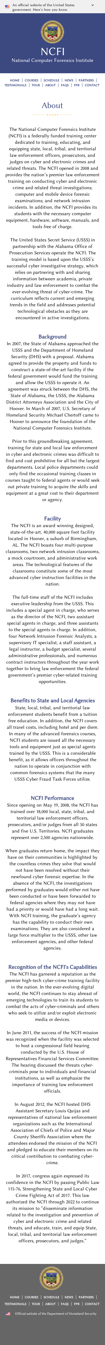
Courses (31, 80)
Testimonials (15, 85)
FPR (76, 85)
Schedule (51, 80)
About (50, 85)
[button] (52, 6)
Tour (36, 85)
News (69, 80)
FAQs (65, 85)
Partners (86, 80)
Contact (92, 85)
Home (14, 80)
